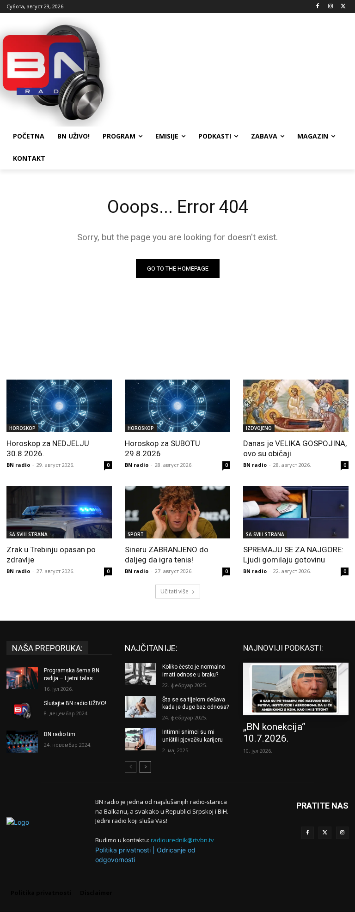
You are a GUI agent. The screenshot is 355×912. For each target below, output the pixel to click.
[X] (343, 6)
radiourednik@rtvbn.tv (182, 840)
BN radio (18, 464)
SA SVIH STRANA (28, 534)
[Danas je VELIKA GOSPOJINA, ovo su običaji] (296, 406)
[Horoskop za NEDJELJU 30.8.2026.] (59, 406)
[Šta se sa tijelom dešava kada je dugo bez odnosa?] (140, 707)
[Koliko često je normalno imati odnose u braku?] (140, 674)
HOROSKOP (22, 428)
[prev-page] (130, 767)
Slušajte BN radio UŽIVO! (75, 703)
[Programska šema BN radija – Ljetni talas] (22, 678)
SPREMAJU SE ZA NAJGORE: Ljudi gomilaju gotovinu (293, 554)
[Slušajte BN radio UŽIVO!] (22, 711)
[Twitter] (324, 833)
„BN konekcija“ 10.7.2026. (274, 732)
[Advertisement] (240, 71)
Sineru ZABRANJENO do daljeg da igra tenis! (166, 554)
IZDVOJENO (259, 428)
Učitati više (174, 591)
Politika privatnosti (123, 850)
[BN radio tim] (22, 742)
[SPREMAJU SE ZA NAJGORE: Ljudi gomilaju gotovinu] (296, 512)
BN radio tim (59, 734)
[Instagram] (330, 6)
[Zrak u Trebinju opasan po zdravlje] (59, 512)
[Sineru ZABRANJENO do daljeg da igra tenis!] (177, 512)
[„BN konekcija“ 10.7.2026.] (296, 689)
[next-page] (145, 767)
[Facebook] (317, 6)
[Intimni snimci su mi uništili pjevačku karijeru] (140, 739)
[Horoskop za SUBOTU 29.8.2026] (177, 406)
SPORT (136, 534)
